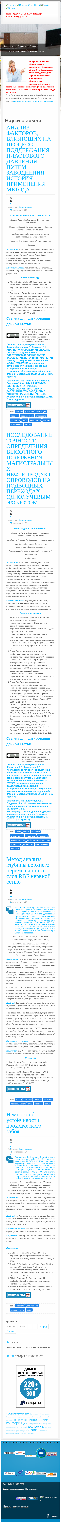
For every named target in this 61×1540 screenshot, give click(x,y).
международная (12, 1427)
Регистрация (45, 1414)
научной (23, 1427)
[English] (45, 5)
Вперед (43, 1326)
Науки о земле (25, 207)
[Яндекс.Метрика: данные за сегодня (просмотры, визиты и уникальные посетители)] (48, 1498)
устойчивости (32, 1306)
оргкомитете (10, 1431)
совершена (43, 1431)
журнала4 (45, 1417)
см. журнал (16, 399)
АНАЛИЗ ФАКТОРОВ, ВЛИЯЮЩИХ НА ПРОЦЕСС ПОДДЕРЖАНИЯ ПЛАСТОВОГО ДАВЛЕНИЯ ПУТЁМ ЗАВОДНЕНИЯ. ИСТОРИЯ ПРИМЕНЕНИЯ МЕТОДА (28, 158)
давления (15, 420)
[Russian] (11, 5)
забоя (29, 1310)
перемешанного (18, 1104)
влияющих (41, 411)
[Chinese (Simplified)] (28, 5)
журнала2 (29, 1417)
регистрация (20, 1431)
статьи (30, 1433)
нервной (39, 1104)
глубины (38, 1099)
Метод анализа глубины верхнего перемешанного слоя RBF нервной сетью (28, 870)
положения (42, 836)
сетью (47, 1104)
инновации (21, 1419)
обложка (36, 1426)
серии (31, 1430)
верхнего (48, 1099)
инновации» (38, 1420)
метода (28, 424)
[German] (11, 8)
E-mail (11, 201)
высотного (30, 836)
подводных (16, 844)
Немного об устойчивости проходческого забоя (23, 1122)
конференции (16, 1423)
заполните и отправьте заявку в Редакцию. (33, 101)
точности (35, 831)
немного (20, 1306)
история (47, 420)
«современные (17, 1413)
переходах (28, 844)
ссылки (23, 1433)
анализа (28, 1099)
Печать (11, 198)
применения (16, 424)
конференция (35, 1423)
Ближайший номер (17, 51)
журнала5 (9, 1420)
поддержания (27, 416)
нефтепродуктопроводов (38, 840)
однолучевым (41, 844)
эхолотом (15, 848)
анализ (19, 411)
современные (12, 1433)
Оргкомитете (34, 1414)
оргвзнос (48, 1427)
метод (19, 1099)
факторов (29, 411)
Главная (22, 46)
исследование (22, 831)
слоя (30, 1104)
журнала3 (37, 1417)
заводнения (35, 420)
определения (17, 836)
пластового (41, 416)
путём (25, 420)
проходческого (17, 1310)
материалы (47, 1423)
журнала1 (21, 1417)
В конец (10, 1331)
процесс (14, 416)
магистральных (18, 840)
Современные (11, 1417)
